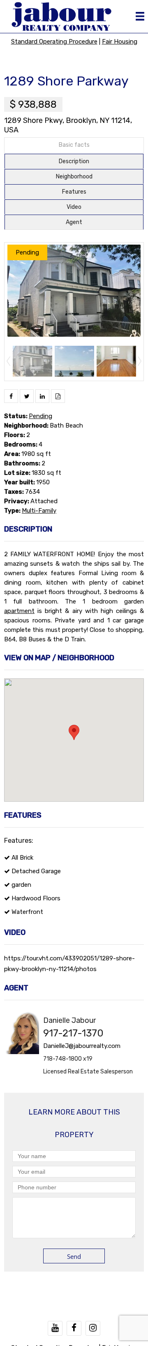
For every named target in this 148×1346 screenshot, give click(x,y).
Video (74, 207)
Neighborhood (74, 176)
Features (74, 191)
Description (74, 161)
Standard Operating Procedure (54, 41)
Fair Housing (119, 41)
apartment (19, 611)
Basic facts (74, 144)
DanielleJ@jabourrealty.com (81, 1046)
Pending (40, 416)
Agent (74, 222)
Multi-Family (39, 510)
